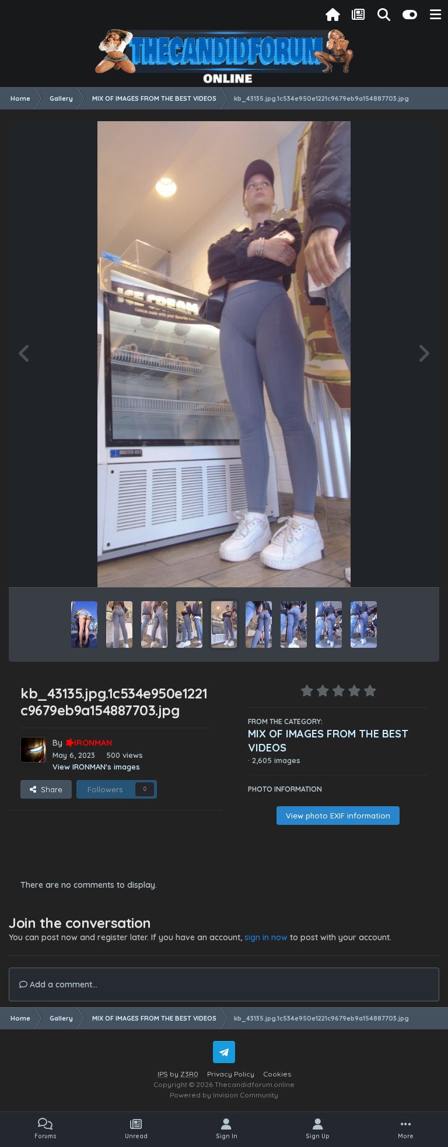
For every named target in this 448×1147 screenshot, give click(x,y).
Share (49, 789)
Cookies (277, 1074)
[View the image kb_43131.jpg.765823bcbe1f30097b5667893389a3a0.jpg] (364, 624)
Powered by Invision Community (224, 1094)
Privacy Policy (230, 1074)
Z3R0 (189, 1074)
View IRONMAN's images (96, 766)
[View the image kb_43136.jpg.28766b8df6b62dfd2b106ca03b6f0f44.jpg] (189, 624)
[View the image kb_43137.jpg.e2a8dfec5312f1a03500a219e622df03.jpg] (154, 624)
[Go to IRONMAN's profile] (33, 750)
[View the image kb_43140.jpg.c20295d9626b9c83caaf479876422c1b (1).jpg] (84, 624)
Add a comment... (62, 984)
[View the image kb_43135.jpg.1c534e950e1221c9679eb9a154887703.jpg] (223, 624)
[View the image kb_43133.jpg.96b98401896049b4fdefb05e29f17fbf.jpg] (294, 624)
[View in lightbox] (223, 354)
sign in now (266, 937)
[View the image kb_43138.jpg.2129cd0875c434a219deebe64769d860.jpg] (119, 624)
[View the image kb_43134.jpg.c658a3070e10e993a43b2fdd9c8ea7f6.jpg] (259, 624)
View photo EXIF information (338, 815)
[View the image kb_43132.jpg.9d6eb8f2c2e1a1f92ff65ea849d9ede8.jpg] (329, 624)
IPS (163, 1074)
